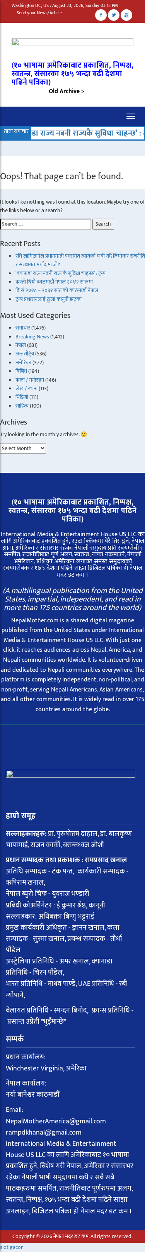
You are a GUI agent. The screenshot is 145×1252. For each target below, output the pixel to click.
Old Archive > (66, 91)
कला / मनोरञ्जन (29, 379)
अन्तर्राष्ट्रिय (24, 353)
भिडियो (21, 396)
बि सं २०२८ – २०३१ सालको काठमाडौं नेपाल (56, 290)
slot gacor (11, 1247)
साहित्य (22, 405)
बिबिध (21, 371)
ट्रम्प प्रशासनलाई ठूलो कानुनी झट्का (48, 299)
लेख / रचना (26, 388)
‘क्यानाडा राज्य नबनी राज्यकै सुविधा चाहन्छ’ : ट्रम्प (71, 133)
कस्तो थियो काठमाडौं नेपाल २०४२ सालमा (54, 281)
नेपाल (20, 345)
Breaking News (32, 336)
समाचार (22, 327)
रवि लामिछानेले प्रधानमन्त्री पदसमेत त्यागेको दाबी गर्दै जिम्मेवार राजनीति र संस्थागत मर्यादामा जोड (80, 260)
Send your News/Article (39, 13)
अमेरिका (23, 362)
